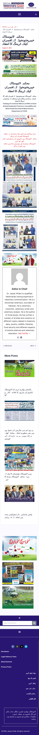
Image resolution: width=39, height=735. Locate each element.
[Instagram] (18, 337)
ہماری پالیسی (31, 693)
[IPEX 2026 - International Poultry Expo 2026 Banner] (19, 56)
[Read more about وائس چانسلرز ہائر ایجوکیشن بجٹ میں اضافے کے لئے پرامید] (19, 493)
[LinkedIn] (21, 337)
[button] (36, 14)
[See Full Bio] (29, 333)
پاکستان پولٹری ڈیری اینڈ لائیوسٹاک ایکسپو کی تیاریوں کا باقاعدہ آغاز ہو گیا (19, 392)
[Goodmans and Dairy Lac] (19, 259)
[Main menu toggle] (19, 14)
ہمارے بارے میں (31, 688)
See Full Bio (23, 333)
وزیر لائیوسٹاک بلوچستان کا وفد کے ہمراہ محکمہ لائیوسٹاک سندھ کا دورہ (18, 476)
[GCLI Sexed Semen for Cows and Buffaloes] (19, 70)
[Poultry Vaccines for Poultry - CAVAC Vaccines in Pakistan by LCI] (19, 121)
